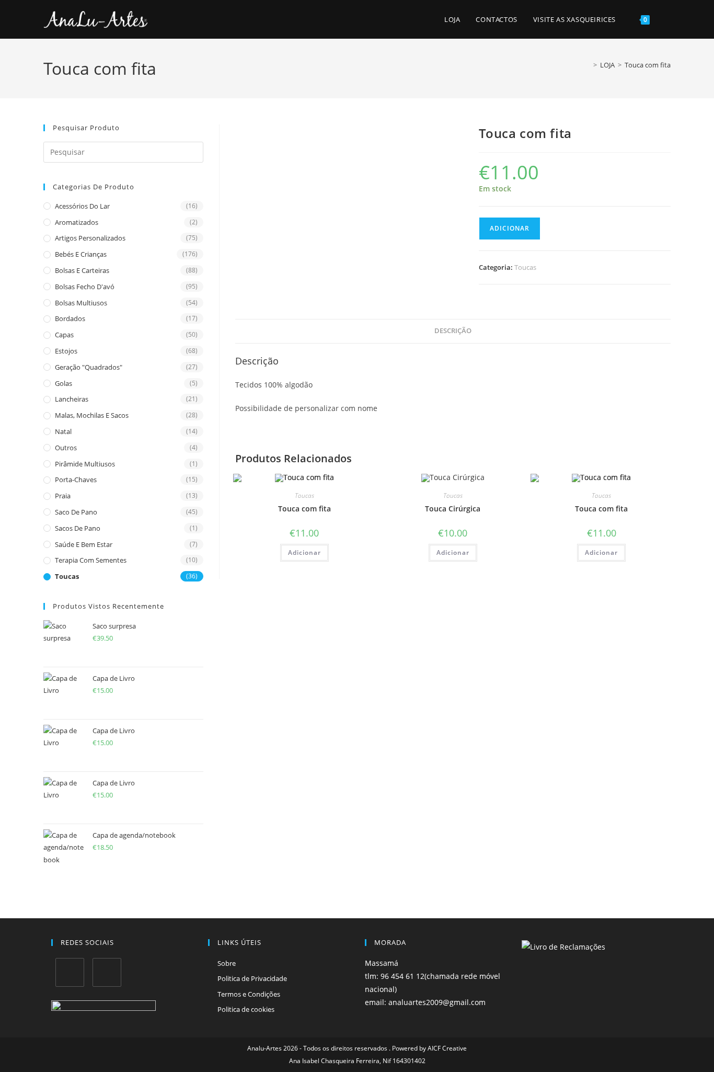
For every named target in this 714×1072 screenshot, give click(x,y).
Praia (63, 495)
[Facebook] (69, 972)
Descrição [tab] (452, 330)
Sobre (226, 963)
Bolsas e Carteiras (82, 270)
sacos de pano (77, 528)
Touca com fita (648, 65)
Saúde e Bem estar (83, 544)
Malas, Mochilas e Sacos (92, 415)
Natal (63, 431)
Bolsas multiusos (81, 302)
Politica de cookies (245, 1009)
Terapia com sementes (90, 560)
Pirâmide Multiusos (85, 464)
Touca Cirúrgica (452, 509)
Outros (66, 447)
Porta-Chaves (76, 479)
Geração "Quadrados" (88, 367)
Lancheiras (71, 399)
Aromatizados (76, 222)
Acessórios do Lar (82, 206)
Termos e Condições (248, 994)
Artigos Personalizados (90, 238)
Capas (64, 334)
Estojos (66, 351)
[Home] (587, 65)
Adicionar (509, 228)
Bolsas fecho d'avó (84, 286)
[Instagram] (107, 972)
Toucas (67, 576)
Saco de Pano (76, 512)
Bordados (70, 318)
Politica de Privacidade (252, 978)
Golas (63, 383)
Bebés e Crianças (81, 254)
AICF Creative (447, 1048)
